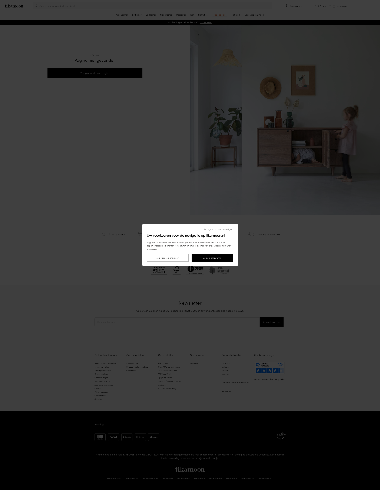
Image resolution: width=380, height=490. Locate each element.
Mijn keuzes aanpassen (167, 258)
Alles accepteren (212, 257)
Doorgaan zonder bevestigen (218, 229)
